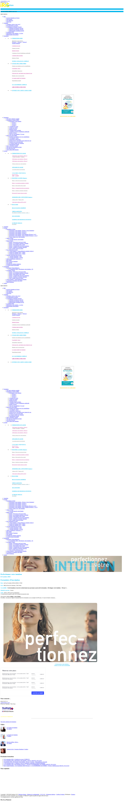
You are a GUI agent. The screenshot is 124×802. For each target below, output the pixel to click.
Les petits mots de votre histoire (16, 239)
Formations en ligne (10, 229)
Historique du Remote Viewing (16, 29)
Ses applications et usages (12, 25)
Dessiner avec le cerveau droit (18, 75)
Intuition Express (15, 50)
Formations (6, 36)
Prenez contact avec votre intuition (17, 237)
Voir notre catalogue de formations (8, 721)
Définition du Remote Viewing (16, 28)
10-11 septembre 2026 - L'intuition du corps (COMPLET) (16, 759)
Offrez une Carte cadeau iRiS (22, 90)
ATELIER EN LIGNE (17, 167)
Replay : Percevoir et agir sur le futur (19, 180)
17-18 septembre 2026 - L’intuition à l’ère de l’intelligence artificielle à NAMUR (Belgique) (24, 763)
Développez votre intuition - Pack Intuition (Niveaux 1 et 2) (22, 234)
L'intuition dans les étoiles (17, 55)
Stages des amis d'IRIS (19, 63)
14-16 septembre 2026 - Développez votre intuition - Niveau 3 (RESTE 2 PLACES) (22, 760)
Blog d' (15, 204)
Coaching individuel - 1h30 (15, 256)
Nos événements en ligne (12, 249)
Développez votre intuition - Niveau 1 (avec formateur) (21, 230)
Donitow (73, 794)
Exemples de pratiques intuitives (21, 219)
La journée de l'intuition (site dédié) (14, 280)
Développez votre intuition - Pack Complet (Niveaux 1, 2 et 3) (23, 235)
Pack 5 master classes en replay (16, 248)
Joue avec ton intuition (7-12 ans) (16, 134)
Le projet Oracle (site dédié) (12, 265)
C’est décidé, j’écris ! (14, 138)
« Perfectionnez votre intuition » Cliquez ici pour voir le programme (62, 664)
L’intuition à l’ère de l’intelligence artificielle (19, 131)
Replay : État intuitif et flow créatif (19, 185)
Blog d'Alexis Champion (19, 208)
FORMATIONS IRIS (17, 38)
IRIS (4, 16)
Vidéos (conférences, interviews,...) (14, 258)
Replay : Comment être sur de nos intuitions (19, 246)
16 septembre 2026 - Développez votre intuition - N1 (21, 269)
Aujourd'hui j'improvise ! (17, 70)
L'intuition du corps (16, 45)
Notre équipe (9, 19)
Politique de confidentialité (33, 794)
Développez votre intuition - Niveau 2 (17, 231)
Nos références (9, 20)
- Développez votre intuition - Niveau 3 (19, 161)
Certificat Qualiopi (60, 794)
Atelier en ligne (9, 238)
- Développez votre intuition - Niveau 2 (19, 159)
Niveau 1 (14, 42)
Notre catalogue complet (20, 61)
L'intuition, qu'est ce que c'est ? (13, 24)
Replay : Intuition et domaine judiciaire (19, 190)
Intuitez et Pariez (15, 58)
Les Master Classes (10, 270)
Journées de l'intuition (22, 197)
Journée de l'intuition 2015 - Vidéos (17, 252)
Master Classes (9, 240)
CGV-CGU (42, 794)
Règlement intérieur (50, 794)
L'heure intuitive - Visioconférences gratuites (16, 279)
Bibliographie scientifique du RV (16, 30)
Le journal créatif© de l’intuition (16, 143)
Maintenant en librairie (67, 116)
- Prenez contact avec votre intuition (19, 163)
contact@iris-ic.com (5, 1)
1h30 (13, 175)
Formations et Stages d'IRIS (12, 120)
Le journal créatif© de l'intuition (18, 78)
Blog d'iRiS (9, 260)
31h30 (17, 175)
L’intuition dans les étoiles (15, 130)
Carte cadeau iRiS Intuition (12, 149)
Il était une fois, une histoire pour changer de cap (22, 73)
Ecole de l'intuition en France (13, 18)
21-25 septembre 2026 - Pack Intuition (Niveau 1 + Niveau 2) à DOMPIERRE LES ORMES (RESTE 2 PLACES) (29, 764)
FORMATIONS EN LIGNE (19, 153)
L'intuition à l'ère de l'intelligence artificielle (21, 53)
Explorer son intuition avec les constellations (21, 66)
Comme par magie (16, 48)
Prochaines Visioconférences (12, 268)
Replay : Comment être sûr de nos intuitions (20, 188)
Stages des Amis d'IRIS (11, 135)
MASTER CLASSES (19, 178)
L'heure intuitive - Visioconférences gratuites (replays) (21, 251)
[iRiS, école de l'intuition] (7, 6)
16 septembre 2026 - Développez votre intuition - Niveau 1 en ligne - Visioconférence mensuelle (25, 762)
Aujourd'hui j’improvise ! (15, 139)
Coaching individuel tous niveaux (14, 255)
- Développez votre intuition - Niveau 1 (19, 155)
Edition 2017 (21, 199)
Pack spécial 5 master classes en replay (19, 193)
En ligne (5, 151)
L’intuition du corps (13, 126)
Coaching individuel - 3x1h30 (16, 257)
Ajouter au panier (38, 693)
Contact (5, 283)
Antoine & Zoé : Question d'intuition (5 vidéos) (17, 749)
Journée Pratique (16, 43)
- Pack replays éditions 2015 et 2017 (19, 202)
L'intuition (5, 23)
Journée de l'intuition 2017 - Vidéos (17, 253)
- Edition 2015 (15, 199)
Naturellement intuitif (16, 80)
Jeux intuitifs (16, 216)
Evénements (6, 266)
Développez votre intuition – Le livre (14, 33)
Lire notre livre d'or (19, 87)
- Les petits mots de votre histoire (18, 169)
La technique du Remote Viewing (14, 27)
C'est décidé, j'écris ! (16, 68)
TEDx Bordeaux (10, 282)
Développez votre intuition (17, 40)
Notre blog (8, 21)
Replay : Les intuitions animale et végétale (20, 183)
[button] (4, 14)
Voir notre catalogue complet (12, 118)
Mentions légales (22, 794)
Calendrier (5, 226)
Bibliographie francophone (12, 34)
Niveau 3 (25, 42)
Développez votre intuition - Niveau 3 (17, 233)
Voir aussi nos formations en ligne (14, 147)
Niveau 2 (20, 42)
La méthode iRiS (10, 32)
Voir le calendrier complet (12, 145)
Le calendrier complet (19, 84)
